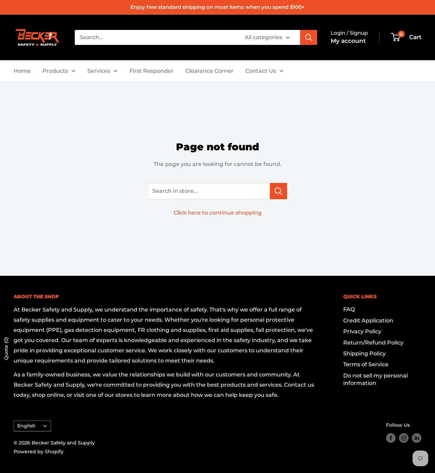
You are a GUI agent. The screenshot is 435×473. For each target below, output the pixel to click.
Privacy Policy (362, 331)
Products (55, 71)
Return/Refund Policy (373, 342)
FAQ (349, 309)
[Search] (308, 37)
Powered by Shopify (39, 452)
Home (22, 71)
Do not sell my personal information (375, 379)
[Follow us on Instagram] (403, 438)
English (26, 425)
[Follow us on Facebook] (391, 438)
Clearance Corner (209, 71)
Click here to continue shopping (218, 212)
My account (348, 40)
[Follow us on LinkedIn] (416, 438)
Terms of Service (365, 364)
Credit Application (368, 320)
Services (98, 71)
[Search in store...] (278, 191)
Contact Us (260, 71)
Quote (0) (6, 348)
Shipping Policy (364, 353)
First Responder (151, 71)
